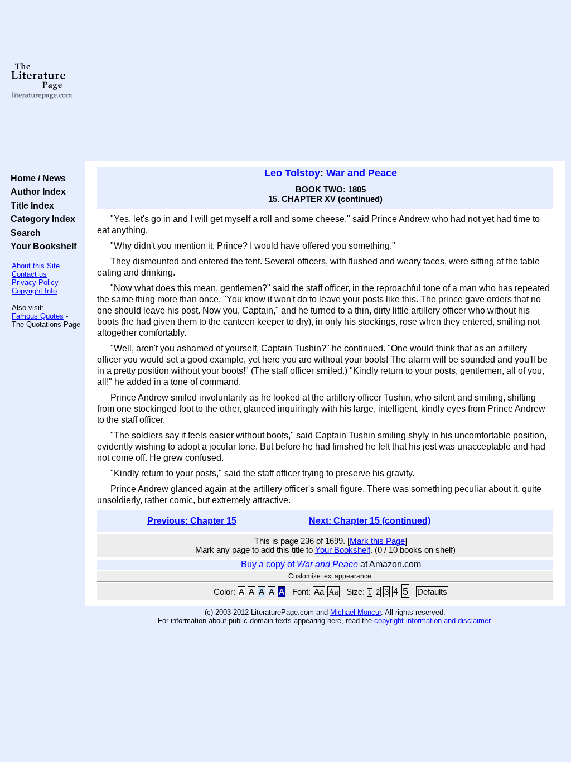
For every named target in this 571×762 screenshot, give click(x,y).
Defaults (432, 591)
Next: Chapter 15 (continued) (369, 520)
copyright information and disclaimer (432, 620)
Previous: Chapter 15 (191, 520)
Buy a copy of (299, 564)
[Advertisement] (325, 81)
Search (23, 233)
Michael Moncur (355, 612)
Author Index (36, 191)
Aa (319, 591)
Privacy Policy (35, 282)
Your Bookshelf (41, 246)
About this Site (36, 266)
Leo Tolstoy (292, 173)
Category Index (40, 219)
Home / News (36, 178)
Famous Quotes (38, 316)
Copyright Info (34, 291)
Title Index (30, 205)
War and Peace (361, 173)
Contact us (29, 274)
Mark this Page (377, 541)
